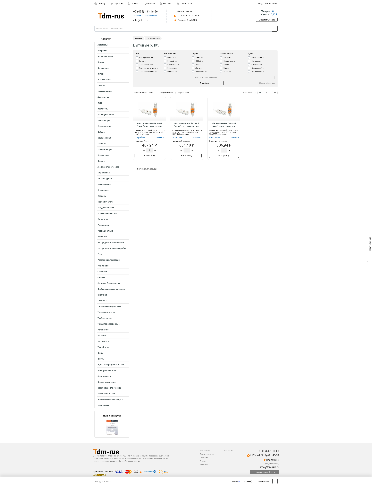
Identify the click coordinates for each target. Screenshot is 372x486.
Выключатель (230, 61)
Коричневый (258, 68)
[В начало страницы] (275, 481)
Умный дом (103, 347)
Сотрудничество (207, 454)
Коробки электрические (109, 388)
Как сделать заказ (102, 482)
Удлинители (103, 330)
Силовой (172, 68)
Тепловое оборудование (109, 306)
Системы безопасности (109, 283)
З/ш (226, 68)
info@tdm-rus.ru (269, 467)
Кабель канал (104, 138)
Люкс (198, 68)
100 (267, 93)
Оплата (134, 3)
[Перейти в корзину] (258, 13)
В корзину (149, 155)
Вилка (227, 72)
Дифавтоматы (105, 91)
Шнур (142, 61)
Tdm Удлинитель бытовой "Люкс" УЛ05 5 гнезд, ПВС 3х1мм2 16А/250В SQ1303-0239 (187, 125)
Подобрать (205, 83)
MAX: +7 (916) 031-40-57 (188, 16)
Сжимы (101, 277)
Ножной (171, 58)
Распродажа (205, 451)
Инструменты (104, 126)
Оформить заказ (267, 20)
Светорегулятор (146, 58)
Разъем (227, 58)
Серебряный (257, 65)
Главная (138, 38)
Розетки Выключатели (109, 260)
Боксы (101, 62)
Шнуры (101, 359)
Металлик (256, 61)
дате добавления (166, 93)
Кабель (101, 132)
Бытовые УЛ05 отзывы (147, 169)
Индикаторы (104, 120)
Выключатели (104, 80)
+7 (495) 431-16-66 (145, 11)
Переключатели (105, 202)
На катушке (103, 341)
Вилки (100, 74)
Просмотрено (263, 481)
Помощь (102, 3)
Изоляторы (103, 109)
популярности (183, 93)
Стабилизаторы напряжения (111, 289)
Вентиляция (103, 68)
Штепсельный (174, 65)
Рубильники (103, 266)
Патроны (102, 196)
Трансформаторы (106, 312)
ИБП (100, 103)
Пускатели (103, 219)
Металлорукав (105, 178)
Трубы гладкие (105, 318)
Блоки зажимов (105, 56)
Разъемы (102, 237)
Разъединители (105, 231)
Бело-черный (258, 58)
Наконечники (104, 184)
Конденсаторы (105, 149)
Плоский (172, 72)
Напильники (103, 405)
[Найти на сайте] (275, 29)
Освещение (103, 190)
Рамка (226, 65)
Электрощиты (104, 376)
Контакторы (103, 155)
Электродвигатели (107, 370)
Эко (198, 65)
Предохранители (106, 207)
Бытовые (102, 335)
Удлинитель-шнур (148, 72)
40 (260, 93)
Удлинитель (146, 65)
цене (151, 93)
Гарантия (118, 3)
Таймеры (102, 300)
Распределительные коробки (112, 248)
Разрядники (103, 225)
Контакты (167, 3)
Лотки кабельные (106, 394)
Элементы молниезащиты (110, 399)
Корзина (247, 481)
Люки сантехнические (108, 167)
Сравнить (234, 481)
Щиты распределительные (111, 364)
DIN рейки (102, 50)
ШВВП (199, 58)
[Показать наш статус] (112, 427)
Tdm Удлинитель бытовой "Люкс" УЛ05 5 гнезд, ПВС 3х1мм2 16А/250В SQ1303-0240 (224, 125)
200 (274, 93)
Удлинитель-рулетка (148, 68)
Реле (100, 254)
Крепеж (101, 161)
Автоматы (103, 45)
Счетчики (102, 295)
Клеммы (102, 143)
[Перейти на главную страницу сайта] (110, 15)
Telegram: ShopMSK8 (187, 20)
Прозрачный (258, 72)
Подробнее (140, 137)
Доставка (150, 3)
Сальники (102, 271)
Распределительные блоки (111, 242)
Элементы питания (107, 382)
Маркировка (104, 173)
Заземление (103, 97)
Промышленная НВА (108, 213)
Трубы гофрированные (109, 324)
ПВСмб (199, 61)
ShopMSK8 (272, 459)
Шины (100, 353)
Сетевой (172, 61)
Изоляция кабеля (106, 114)
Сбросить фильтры (267, 83)
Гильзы (101, 85)
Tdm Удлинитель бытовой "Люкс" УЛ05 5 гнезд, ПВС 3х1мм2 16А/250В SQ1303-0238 (149, 125)
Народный (201, 72)
